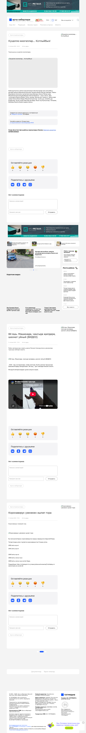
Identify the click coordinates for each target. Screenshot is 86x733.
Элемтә (58, 25)
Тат (56, 20)
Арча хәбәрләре (16, 149)
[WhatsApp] (30, 184)
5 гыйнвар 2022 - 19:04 (14, 46)
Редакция (21, 25)
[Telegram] (24, 184)
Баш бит (12, 25)
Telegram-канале (17, 114)
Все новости (70, 307)
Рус (47, 20)
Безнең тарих (33, 25)
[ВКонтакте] (12, 184)
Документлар (36, 671)
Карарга (69, 728)
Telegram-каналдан (49, 130)
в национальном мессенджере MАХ (22, 122)
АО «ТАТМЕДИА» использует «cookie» (20, 726)
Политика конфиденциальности (18, 730)
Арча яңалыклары (16, 35)
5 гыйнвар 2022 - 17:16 (13, 518)
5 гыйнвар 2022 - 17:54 (13, 342)
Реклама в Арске (46, 25)
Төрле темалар (49, 671)
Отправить (51, 212)
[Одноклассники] (18, 184)
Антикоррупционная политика (18, 725)
